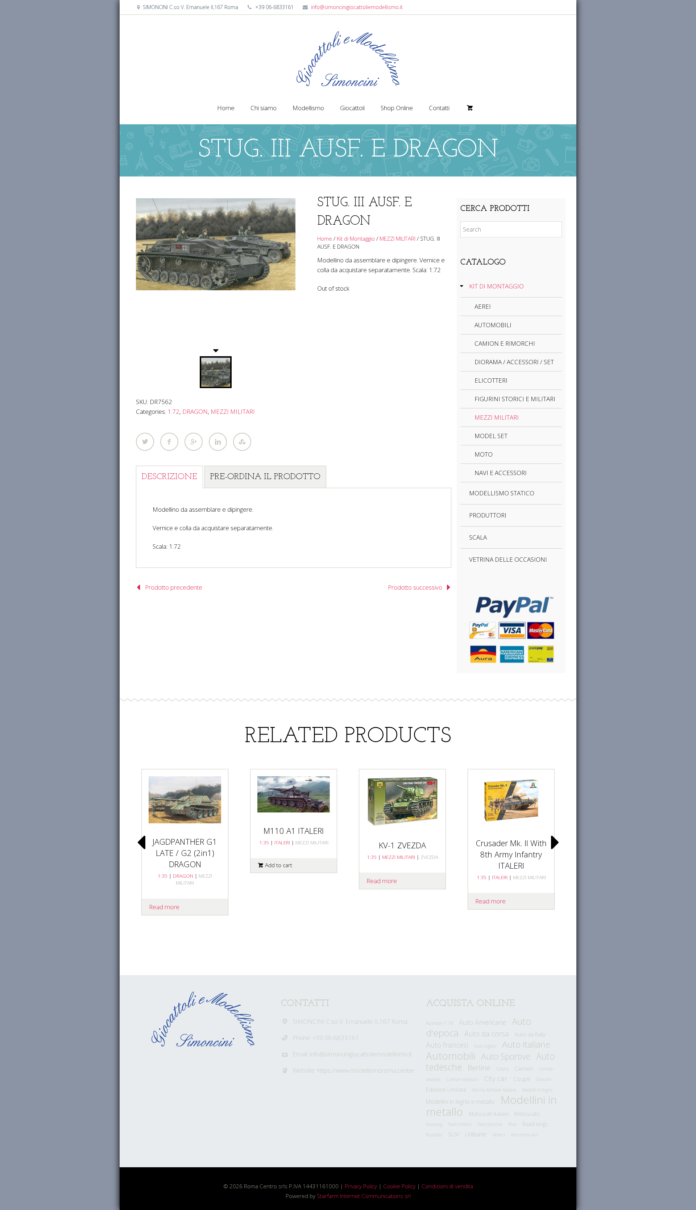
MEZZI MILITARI (233, 411)
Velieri (498, 1135)
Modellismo (308, 108)
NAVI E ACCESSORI (501, 473)
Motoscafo (527, 1113)
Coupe (521, 1079)
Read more (381, 881)
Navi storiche (489, 1124)
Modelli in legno (537, 1090)
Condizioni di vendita (447, 1186)
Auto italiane (526, 1044)
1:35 (264, 842)
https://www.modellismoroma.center (366, 1070)
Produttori (487, 515)
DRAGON (195, 411)
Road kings (535, 1123)
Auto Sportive (505, 1056)
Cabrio (502, 1069)
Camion (524, 1068)
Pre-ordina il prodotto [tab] (265, 477)
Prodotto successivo (415, 587)
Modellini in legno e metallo (460, 1102)
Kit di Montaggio (356, 238)
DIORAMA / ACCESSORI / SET (514, 362)
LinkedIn (218, 442)
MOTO (484, 454)
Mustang (434, 1124)
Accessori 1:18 (439, 1023)
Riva (512, 1124)
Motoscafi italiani (489, 1113)
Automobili (450, 1056)
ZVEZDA (429, 856)
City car (496, 1078)
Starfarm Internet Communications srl (364, 1195)
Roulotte (434, 1135)
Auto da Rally (530, 1034)
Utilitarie (475, 1134)
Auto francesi (447, 1045)
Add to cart (278, 865)
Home (226, 108)
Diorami (544, 1079)
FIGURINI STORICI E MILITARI (515, 399)
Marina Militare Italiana (494, 1090)
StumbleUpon (242, 442)
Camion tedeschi (462, 1079)
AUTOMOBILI (493, 325)
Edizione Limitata (446, 1089)
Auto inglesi (485, 1046)
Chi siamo (263, 108)
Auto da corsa (486, 1034)
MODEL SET (491, 436)
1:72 (173, 411)
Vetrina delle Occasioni (508, 559)
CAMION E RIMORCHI (505, 343)
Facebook (169, 442)
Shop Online (397, 108)
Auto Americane (482, 1022)
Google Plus (194, 442)
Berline (479, 1068)
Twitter (145, 442)
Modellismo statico (501, 493)
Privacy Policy (361, 1186)
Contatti (439, 108)
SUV (453, 1134)
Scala (478, 537)
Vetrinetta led (524, 1135)
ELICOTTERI (491, 380)
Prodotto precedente (173, 587)
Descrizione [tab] (169, 477)
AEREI (483, 306)
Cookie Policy (399, 1186)
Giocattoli (352, 108)
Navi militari (460, 1124)
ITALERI (282, 842)
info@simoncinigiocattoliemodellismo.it (357, 7)
